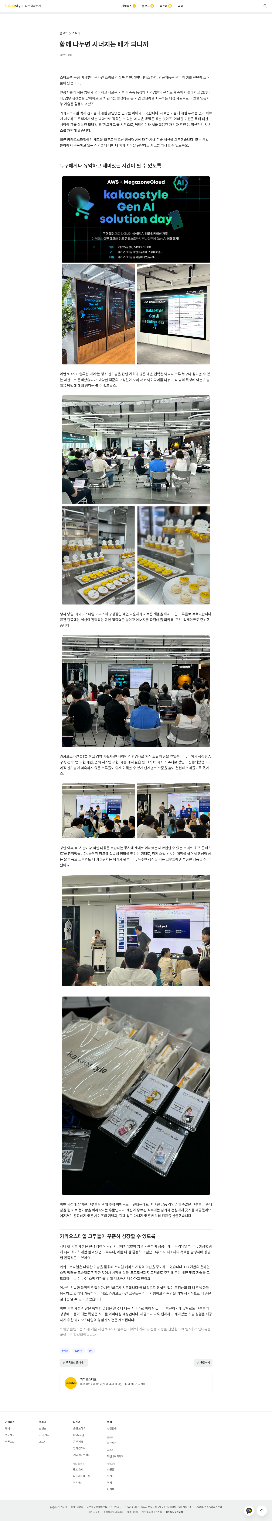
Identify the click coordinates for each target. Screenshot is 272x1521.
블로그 (146, 6)
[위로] (262, 1511)
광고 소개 (78, 1469)
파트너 (163, 6)
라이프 (110, 1489)
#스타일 (78, 1350)
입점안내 (111, 1428)
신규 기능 (44, 1435)
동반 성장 (78, 1441)
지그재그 (111, 1443)
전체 (7, 1428)
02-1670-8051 (213, 1507)
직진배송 (77, 1482)
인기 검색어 (79, 1448)
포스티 (110, 1449)
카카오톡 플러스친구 (152, 1512)
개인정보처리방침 (174, 1512)
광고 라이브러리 (81, 1454)
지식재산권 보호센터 (113, 1512)
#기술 (65, 1350)
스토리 (76, 33)
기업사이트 (94, 1512)
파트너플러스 (80, 1476)
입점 (180, 6)
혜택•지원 (78, 1435)
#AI (91, 1350)
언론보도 (9, 1441)
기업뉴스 (127, 6)
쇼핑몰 (110, 1469)
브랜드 (110, 1476)
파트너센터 (133, 1512)
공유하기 (205, 1362)
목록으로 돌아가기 (75, 1362)
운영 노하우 (79, 1428)
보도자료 (9, 1435)
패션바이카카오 (115, 1456)
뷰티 (109, 1482)
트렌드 (42, 1428)
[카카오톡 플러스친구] (249, 1511)
